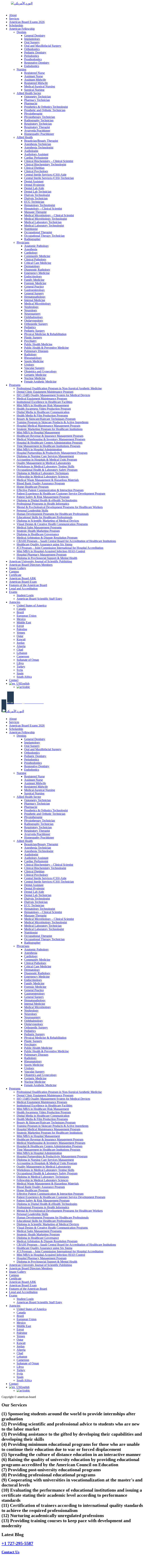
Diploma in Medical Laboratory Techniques (43, 473)
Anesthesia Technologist (38, 147)
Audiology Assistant (36, 154)
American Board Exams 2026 (27, 22)
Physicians (23, 242)
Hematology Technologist (39, 205)
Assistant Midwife (35, 79)
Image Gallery (17, 568)
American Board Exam (23, 581)
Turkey (21, 666)
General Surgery (34, 293)
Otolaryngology (33, 320)
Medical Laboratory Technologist (44, 225)
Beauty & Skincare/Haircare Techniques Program (46, 418)
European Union (26, 615)
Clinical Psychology (36, 171)
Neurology (30, 310)
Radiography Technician (38, 120)
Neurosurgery (32, 313)
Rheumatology (33, 357)
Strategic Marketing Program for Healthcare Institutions (50, 429)
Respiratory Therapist (37, 127)
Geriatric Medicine (35, 374)
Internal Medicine (34, 300)
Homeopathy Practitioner (39, 134)
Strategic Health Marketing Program (38, 530)
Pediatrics (30, 327)
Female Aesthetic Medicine (40, 381)
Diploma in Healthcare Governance (38, 534)
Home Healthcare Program (33, 486)
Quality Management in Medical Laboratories (44, 463)
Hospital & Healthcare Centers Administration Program (49, 442)
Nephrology (31, 307)
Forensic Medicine (35, 283)
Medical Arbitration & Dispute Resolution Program (47, 537)
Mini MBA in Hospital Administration (39, 449)
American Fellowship (22, 28)
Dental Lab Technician (37, 191)
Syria (20, 670)
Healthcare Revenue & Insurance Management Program (50, 435)
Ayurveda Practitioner (37, 130)
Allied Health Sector (29, 93)
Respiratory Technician (38, 123)
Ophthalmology (33, 317)
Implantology (32, 39)
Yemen (21, 632)
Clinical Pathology (35, 259)
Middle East (24, 622)
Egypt (20, 625)
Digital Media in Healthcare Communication (43, 412)
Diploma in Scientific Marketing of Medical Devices (48, 520)
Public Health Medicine (38, 344)
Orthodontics (32, 49)
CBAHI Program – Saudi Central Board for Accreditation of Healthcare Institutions (66, 541)
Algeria (21, 646)
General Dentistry (34, 35)
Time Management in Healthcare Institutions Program (48, 446)
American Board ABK (22, 578)
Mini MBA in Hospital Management (38, 432)
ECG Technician (34, 201)
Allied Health (25, 137)
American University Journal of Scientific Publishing (40, 561)
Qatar (20, 636)
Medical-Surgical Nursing (39, 86)
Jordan (21, 642)
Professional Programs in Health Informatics (43, 503)
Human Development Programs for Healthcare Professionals (53, 513)
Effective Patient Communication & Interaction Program (50, 490)
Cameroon (23, 656)
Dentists (21, 32)
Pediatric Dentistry (35, 52)
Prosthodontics (33, 59)
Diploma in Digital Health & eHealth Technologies (47, 500)
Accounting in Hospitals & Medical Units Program (47, 459)
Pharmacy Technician (37, 100)
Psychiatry (30, 340)
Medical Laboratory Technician (43, 222)
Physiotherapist (33, 113)
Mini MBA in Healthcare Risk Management (43, 405)
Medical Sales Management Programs (39, 527)
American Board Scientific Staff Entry (39, 598)
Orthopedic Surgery (36, 324)
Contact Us (10, 1552)
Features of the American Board (28, 585)
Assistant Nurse (33, 76)
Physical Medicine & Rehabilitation (45, 334)
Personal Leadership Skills (32, 510)
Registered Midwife (36, 83)
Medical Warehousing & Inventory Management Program (51, 439)
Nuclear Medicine (35, 378)
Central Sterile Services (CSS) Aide (45, 174)
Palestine (22, 629)
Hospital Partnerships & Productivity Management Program (52, 452)
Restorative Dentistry (36, 62)
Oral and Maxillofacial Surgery (42, 45)
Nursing (21, 69)
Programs (14, 385)
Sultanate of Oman (28, 659)
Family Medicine (34, 279)
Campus (14, 571)
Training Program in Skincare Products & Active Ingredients (52, 422)
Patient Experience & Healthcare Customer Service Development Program (61, 493)
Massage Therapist (35, 212)
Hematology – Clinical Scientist (43, 208)
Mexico (21, 619)
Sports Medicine (34, 361)
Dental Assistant (33, 181)
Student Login (25, 595)
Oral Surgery (32, 42)
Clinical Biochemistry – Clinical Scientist (48, 161)
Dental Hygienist (34, 184)
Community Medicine (37, 256)
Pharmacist (30, 103)
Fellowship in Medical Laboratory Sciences (42, 476)
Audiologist (31, 150)
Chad (20, 649)
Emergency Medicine (37, 273)
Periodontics (31, 55)
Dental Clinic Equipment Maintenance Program (45, 391)
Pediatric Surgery (34, 330)
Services (14, 18)
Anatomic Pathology (36, 245)
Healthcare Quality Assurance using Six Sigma (44, 544)
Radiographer (32, 239)
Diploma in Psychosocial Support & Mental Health (47, 558)
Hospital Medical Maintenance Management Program (48, 425)
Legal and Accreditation (23, 588)
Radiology (30, 354)
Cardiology (31, 252)
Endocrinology (33, 276)
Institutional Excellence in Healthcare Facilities (44, 402)
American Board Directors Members (30, 564)
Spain (20, 673)
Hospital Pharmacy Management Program (41, 554)
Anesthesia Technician (37, 144)
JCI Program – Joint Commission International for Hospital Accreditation (60, 547)
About (13, 15)
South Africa (24, 676)
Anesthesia (30, 249)
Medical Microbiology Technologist (45, 218)
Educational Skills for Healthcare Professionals (44, 517)
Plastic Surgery (33, 337)
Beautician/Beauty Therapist (41, 140)
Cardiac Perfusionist (36, 157)
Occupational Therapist (38, 232)
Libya (20, 663)
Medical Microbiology (37, 303)
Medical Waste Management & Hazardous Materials (48, 480)
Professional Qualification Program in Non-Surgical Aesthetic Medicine (59, 388)
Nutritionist (31, 229)
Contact (13, 680)
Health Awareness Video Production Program (44, 408)
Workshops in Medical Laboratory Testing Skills (45, 466)
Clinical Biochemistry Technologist (45, 164)
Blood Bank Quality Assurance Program (41, 483)
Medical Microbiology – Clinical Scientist (49, 215)
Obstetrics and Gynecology (40, 371)
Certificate (15, 575)
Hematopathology (35, 296)
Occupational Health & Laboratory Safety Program (47, 469)
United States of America (31, 605)
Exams (13, 592)
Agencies (14, 602)
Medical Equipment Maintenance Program (42, 398)
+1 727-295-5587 (17, 1543)
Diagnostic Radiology (37, 269)
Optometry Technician (37, 96)
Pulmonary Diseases (36, 351)
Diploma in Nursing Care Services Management (45, 456)
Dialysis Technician (36, 198)
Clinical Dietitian (34, 167)
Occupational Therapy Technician (44, 235)
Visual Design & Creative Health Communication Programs (52, 524)
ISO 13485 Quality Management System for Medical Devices (53, 395)
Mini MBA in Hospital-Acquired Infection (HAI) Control (51, 551)
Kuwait (21, 639)
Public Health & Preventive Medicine (46, 347)
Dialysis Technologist (37, 195)
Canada (21, 608)
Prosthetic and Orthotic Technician (44, 110)
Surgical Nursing (34, 89)
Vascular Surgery (34, 368)
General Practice (34, 286)
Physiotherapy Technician (39, 117)
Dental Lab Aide (34, 188)
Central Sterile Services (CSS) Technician (49, 178)
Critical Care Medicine (37, 262)
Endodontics (31, 66)
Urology (29, 364)
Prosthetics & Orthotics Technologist (46, 106)
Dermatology (32, 266)
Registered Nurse (34, 72)
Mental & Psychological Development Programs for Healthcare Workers (60, 507)
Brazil (20, 612)
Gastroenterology (34, 290)
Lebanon (22, 653)
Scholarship (16, 25)
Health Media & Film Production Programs (42, 415)
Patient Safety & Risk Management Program (43, 497)
